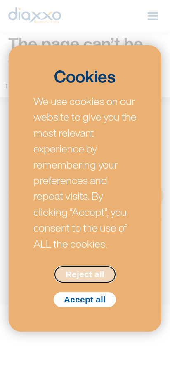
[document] (85, 188)
